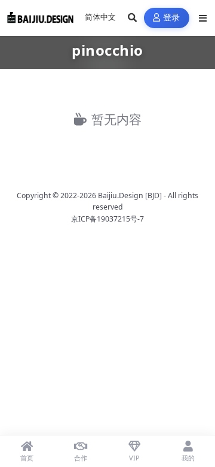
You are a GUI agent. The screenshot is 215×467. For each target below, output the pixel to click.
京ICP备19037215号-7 (107, 219)
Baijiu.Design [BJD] (130, 195)
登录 (171, 17)
